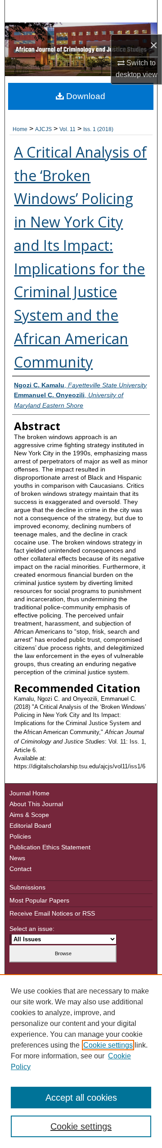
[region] (81, 1061)
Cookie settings (108, 1045)
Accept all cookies (81, 1098)
